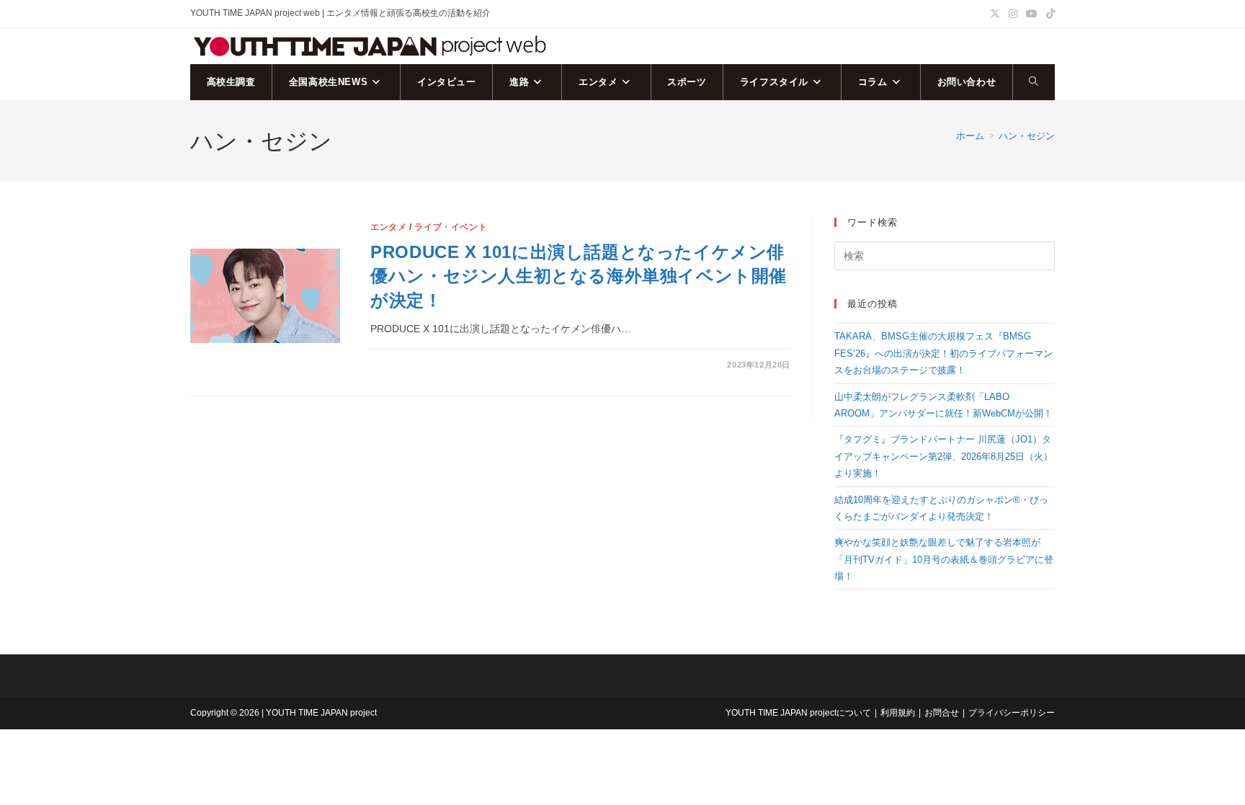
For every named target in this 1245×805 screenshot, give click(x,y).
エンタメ (388, 227)
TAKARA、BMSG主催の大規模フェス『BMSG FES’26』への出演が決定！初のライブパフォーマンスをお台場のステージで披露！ (943, 353)
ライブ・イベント (450, 227)
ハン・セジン (1027, 135)
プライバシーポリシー (1011, 713)
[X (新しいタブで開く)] (995, 13)
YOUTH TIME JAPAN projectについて (798, 713)
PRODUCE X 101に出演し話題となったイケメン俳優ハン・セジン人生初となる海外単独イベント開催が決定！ (578, 276)
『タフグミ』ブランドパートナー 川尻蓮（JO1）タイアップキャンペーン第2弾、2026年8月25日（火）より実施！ (943, 456)
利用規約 (897, 713)
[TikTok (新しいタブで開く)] (1048, 13)
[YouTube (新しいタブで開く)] (1032, 13)
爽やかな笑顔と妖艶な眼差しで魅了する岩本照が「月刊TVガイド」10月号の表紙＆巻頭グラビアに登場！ (943, 559)
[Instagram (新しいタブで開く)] (1013, 13)
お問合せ (941, 713)
